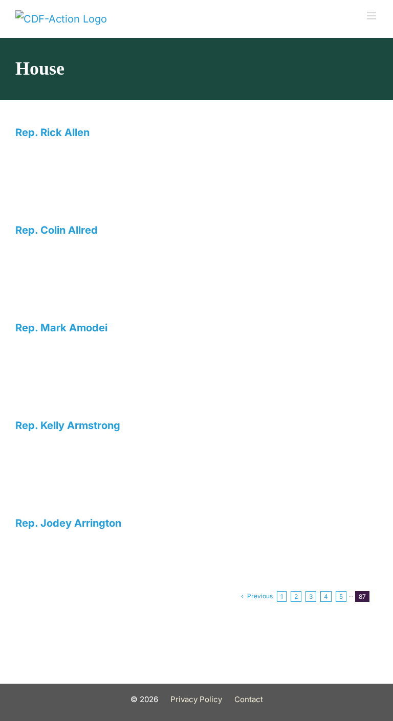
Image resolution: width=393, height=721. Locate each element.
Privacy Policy (196, 699)
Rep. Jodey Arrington (68, 523)
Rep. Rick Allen (52, 132)
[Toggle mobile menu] (372, 15)
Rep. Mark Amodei (61, 328)
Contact (248, 699)
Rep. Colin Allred (56, 230)
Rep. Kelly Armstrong (67, 425)
